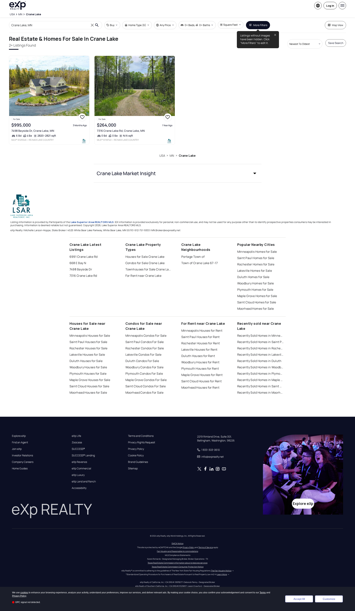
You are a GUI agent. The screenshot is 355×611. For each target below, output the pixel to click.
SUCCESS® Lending (83, 455)
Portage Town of (193, 257)
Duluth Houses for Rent (198, 356)
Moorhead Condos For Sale (144, 392)
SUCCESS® (78, 449)
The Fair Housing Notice (221, 570)
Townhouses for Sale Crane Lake (148, 269)
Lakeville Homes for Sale (254, 271)
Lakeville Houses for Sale (87, 354)
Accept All (299, 598)
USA (162, 156)
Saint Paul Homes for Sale (255, 258)
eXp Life (76, 436)
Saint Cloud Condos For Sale (145, 386)
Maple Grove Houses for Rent (202, 375)
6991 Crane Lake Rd (84, 257)
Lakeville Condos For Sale (143, 354)
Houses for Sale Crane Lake (145, 257)
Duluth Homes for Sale (253, 277)
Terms (263, 592)
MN (172, 156)
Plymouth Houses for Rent (200, 368)
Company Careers (22, 462)
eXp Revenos (79, 462)
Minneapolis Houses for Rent (202, 330)
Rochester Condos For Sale (144, 348)
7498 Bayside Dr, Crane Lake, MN (32, 131)
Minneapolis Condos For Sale (146, 336)
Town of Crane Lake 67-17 (199, 263)
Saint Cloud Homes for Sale (256, 302)
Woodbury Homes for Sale (255, 283)
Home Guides (20, 468)
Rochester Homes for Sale (255, 264)
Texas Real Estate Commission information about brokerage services (177, 562)
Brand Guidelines (138, 462)
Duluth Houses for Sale (86, 361)
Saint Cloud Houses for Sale (89, 386)
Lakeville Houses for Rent (199, 349)
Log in (330, 5)
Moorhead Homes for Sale (255, 309)
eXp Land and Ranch (84, 481)
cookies (24, 592)
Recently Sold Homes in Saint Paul (260, 342)
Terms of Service (205, 547)
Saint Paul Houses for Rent (200, 337)
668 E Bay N (78, 263)
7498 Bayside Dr (81, 269)
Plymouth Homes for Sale (255, 290)
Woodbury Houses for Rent (200, 362)
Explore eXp (19, 436)
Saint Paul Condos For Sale (144, 342)
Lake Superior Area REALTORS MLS (92, 222)
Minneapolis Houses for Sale (90, 336)
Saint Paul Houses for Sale (88, 342)
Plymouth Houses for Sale (88, 373)
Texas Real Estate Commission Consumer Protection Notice (177, 566)
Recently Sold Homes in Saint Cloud (260, 386)
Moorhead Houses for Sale (88, 392)
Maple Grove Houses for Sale (90, 380)
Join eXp (17, 449)
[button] (177, 173)
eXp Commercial (81, 468)
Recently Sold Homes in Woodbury (260, 367)
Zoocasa (77, 442)
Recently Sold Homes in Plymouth (260, 373)
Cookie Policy (136, 455)
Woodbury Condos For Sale (144, 367)
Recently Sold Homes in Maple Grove (260, 380)
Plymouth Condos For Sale (144, 373)
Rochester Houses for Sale (89, 348)
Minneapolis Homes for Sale (257, 252)
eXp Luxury (78, 475)
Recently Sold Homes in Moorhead (260, 392)
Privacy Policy (136, 449)
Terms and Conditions (141, 436)
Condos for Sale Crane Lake (145, 263)
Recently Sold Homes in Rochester (260, 348)
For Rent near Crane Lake (143, 276)
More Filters (260, 25)
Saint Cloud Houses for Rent (201, 381)
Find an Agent (20, 442)
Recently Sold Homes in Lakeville (260, 354)
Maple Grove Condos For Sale (146, 380)
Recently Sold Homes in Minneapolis (260, 336)
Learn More (222, 574)
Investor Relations (22, 455)
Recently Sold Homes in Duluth (259, 361)
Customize (329, 598)
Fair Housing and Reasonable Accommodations (177, 551)
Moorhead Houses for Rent (200, 387)
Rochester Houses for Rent (200, 343)
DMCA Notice (177, 543)
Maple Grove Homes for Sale (257, 296)
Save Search (335, 43)
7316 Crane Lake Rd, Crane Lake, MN (121, 131)
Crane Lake (187, 156)
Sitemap (133, 468)
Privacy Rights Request (141, 442)
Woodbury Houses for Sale (88, 367)
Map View (337, 25)
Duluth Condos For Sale (142, 361)
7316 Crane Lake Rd (83, 276)
